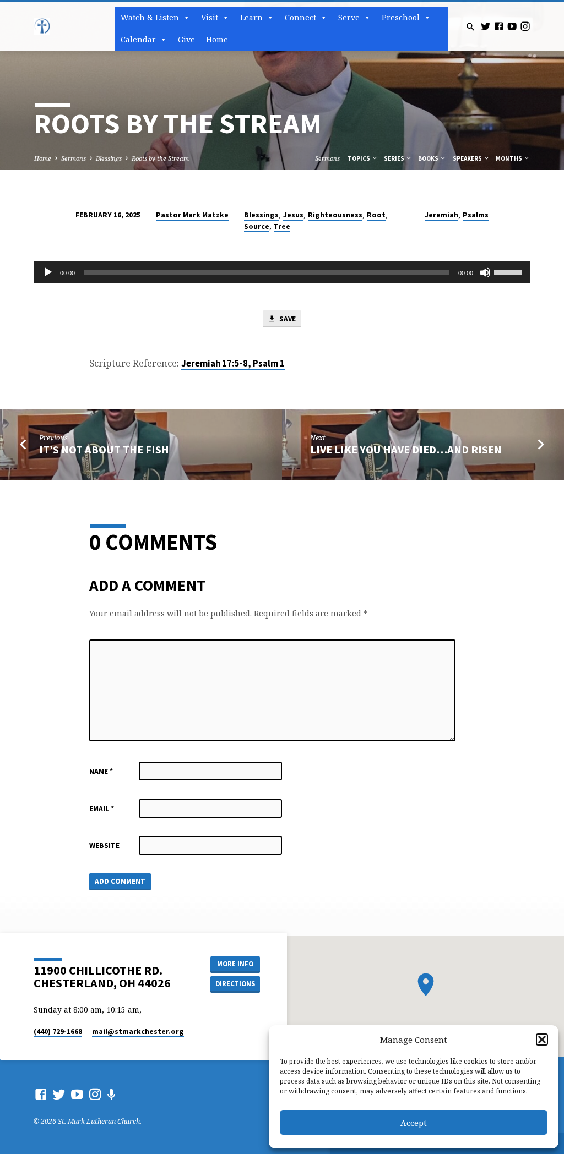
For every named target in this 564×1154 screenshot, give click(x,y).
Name (101, 771)
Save (287, 319)
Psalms (476, 215)
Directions (235, 984)
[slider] (509, 271)
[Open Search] (470, 26)
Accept (413, 1122)
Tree (282, 226)
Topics (359, 158)
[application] (282, 272)
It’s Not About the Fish (104, 449)
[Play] (47, 272)
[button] (541, 1039)
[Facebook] (499, 26)
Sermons (73, 158)
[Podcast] (111, 1094)
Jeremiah (441, 215)
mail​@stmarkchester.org (138, 1031)
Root (376, 215)
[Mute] (485, 272)
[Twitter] (485, 26)
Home (217, 39)
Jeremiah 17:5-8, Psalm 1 (233, 363)
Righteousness (335, 215)
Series (394, 158)
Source (256, 226)
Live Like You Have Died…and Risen (406, 449)
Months (509, 158)
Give (186, 39)
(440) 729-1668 (58, 1031)
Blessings (109, 158)
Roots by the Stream (160, 158)
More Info (235, 964)
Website (104, 845)
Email (101, 808)
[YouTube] (512, 26)
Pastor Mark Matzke (192, 215)
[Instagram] (525, 26)
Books (429, 158)
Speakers (468, 158)
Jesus (293, 215)
